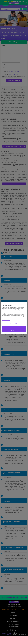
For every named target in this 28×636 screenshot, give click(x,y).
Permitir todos (14, 330)
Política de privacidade (6, 320)
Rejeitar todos (14, 327)
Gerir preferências (14, 323)
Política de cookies (5, 319)
